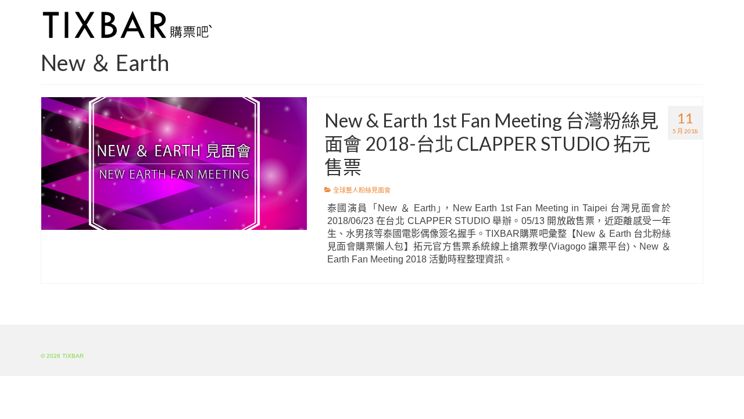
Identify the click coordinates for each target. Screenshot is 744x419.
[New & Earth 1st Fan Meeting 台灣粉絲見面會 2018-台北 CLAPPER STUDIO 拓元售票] (174, 163)
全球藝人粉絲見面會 (362, 190)
